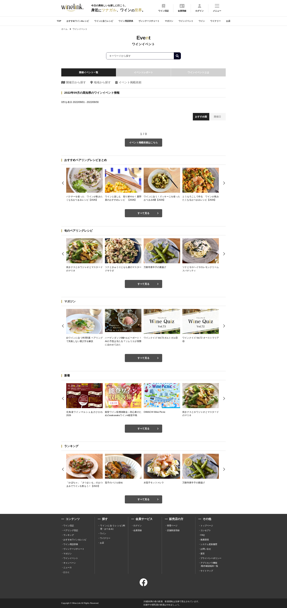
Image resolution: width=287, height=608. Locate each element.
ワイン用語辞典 (126, 21)
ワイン (202, 21)
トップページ (206, 525)
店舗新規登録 (173, 530)
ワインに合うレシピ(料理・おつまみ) (112, 527)
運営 (202, 553)
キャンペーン (69, 563)
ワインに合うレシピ (103, 21)
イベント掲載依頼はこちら (143, 142)
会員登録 (137, 530)
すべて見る (143, 213)
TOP (59, 21)
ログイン (137, 525)
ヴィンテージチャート (149, 21)
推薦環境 (204, 539)
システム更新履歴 (208, 544)
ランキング (68, 535)
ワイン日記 (68, 525)
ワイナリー (215, 21)
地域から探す (102, 82)
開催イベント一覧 (88, 72)
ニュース (67, 567)
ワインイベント (186, 21)
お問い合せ (205, 549)
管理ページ (172, 525)
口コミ (66, 572)
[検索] (177, 56)
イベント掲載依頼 (130, 82)
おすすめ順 (201, 116)
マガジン (169, 21)
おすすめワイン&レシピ (78, 21)
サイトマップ (206, 571)
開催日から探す (76, 82)
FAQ (202, 535)
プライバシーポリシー (210, 558)
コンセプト (205, 530)
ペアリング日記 (70, 530)
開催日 (217, 116)
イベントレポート (143, 72)
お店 (228, 21)
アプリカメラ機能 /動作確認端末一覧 (209, 564)
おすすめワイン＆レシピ (74, 539)
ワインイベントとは (198, 72)
